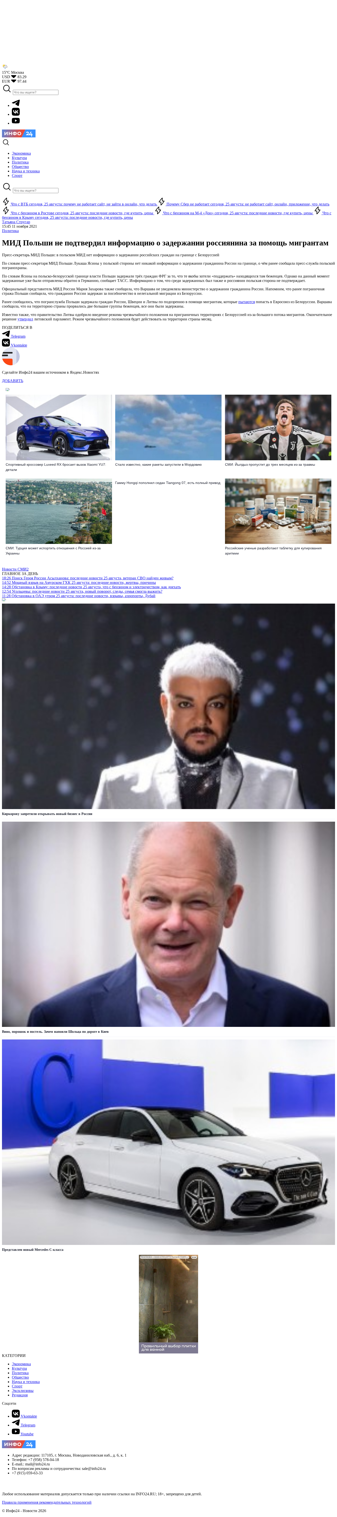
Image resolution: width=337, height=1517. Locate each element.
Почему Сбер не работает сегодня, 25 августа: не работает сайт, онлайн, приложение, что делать (247, 204)
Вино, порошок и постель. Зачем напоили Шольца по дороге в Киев (55, 1032)
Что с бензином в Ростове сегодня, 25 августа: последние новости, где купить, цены (82, 213)
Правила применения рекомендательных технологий (47, 1502)
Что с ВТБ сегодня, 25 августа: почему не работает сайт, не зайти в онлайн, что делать (84, 204)
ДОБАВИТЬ (12, 381)
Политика (10, 231)
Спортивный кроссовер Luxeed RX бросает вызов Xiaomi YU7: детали (56, 467)
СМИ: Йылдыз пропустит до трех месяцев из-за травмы (270, 464)
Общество (20, 1377)
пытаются (246, 302)
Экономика (21, 1364)
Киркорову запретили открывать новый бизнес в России (47, 814)
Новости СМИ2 (15, 569)
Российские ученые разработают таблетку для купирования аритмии (273, 550)
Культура (19, 1368)
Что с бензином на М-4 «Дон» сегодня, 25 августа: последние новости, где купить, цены (238, 213)
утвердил (25, 319)
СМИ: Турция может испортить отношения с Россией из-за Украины (53, 550)
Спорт (17, 1386)
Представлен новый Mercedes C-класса (32, 1250)
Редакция (20, 1395)
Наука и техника (26, 1382)
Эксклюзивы (23, 1390)
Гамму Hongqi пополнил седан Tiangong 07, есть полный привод (167, 483)
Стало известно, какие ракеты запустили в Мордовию (158, 464)
